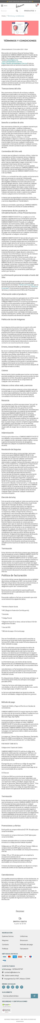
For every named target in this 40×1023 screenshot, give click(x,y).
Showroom (24, 940)
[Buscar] (17, 11)
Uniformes (23, 936)
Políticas (5, 949)
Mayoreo (5, 940)
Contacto (5, 944)
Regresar (20, 911)
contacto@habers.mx (12, 972)
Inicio (3, 16)
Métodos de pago (26, 944)
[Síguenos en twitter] (17, 987)
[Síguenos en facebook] (8, 987)
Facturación (24, 949)
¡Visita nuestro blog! (12, 975)
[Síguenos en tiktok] (12, 987)
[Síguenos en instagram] (3, 987)
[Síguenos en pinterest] (21, 987)
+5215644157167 (17, 969)
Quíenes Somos (7, 936)
